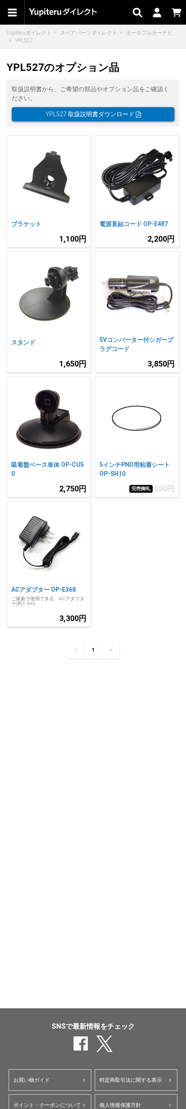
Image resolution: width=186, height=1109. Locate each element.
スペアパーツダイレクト (88, 33)
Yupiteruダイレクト (28, 33)
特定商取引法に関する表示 (130, 1080)
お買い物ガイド (31, 1080)
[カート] (176, 12)
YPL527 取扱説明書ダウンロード (90, 114)
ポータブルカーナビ (149, 33)
